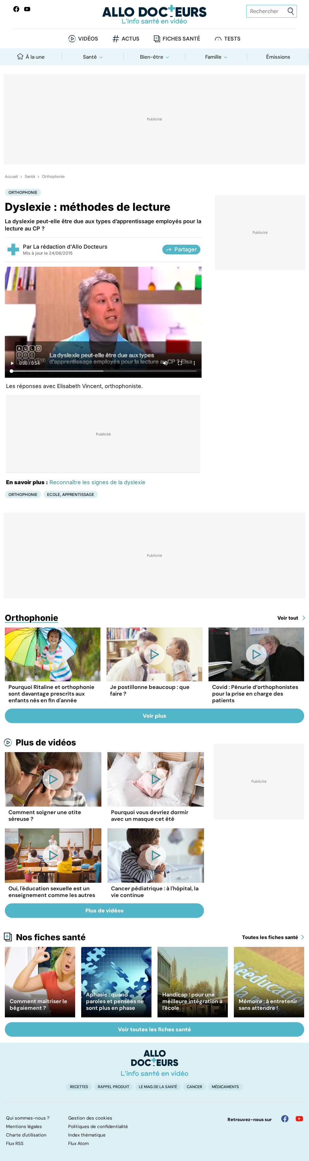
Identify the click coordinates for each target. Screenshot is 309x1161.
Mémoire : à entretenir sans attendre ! (268, 1004)
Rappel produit (113, 1086)
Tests (232, 38)
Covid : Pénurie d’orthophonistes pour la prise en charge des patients (255, 693)
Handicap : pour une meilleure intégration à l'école (192, 1001)
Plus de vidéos (46, 742)
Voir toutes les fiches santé (154, 1029)
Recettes (79, 1086)
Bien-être (151, 57)
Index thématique (87, 1135)
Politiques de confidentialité (98, 1126)
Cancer (194, 1086)
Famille (213, 57)
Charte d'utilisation (26, 1135)
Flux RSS (15, 1143)
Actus (130, 38)
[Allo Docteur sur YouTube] (299, 1118)
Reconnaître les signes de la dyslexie (97, 482)
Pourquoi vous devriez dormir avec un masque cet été (149, 816)
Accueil (11, 176)
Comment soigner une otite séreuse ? (44, 816)
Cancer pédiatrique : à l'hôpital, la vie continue (155, 892)
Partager (185, 249)
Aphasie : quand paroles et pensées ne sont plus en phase (115, 1001)
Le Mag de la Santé (158, 1086)
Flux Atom (78, 1143)
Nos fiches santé (51, 937)
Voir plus (154, 715)
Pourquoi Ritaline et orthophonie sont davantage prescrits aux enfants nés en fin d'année (51, 693)
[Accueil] (154, 1063)
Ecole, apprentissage (70, 494)
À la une (35, 57)
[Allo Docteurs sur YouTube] (27, 9)
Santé (90, 57)
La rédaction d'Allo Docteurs (70, 246)
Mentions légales (24, 1126)
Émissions (278, 57)
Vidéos (88, 38)
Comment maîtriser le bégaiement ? (38, 1004)
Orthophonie (53, 176)
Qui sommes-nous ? (27, 1118)
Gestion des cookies (90, 1118)
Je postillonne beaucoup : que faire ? (150, 690)
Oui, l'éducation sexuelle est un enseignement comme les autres (51, 892)
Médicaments (225, 1086)
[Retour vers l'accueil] (154, 14)
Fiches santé (181, 38)
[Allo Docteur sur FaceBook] (16, 9)
